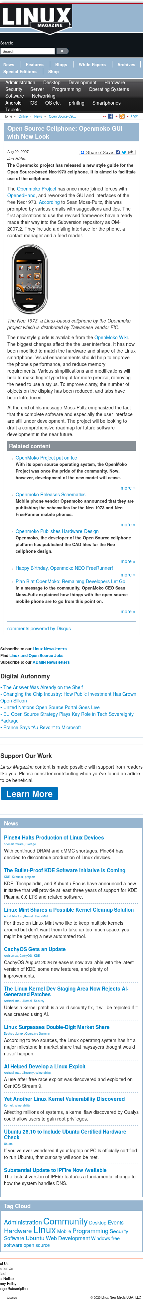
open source (37, 1245)
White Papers (92, 64)
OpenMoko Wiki (111, 337)
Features (35, 64)
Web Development (68, 1238)
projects (30, 877)
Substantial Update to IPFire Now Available (55, 1170)
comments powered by (39, 628)
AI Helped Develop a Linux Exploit (44, 1066)
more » (128, 487)
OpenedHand (21, 195)
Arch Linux (11, 955)
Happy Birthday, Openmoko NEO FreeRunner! (64, 567)
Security (39, 1001)
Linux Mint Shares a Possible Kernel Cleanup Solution (69, 909)
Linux (19, 1033)
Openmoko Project (36, 188)
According (49, 202)
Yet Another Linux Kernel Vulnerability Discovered (64, 1098)
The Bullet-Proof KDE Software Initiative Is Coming (64, 870)
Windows (100, 1238)
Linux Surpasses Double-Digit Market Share (57, 1027)
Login (134, 116)
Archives (126, 64)
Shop (53, 72)
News (8, 64)
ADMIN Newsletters (51, 662)
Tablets (13, 109)
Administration (13, 916)
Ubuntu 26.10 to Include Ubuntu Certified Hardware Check (65, 1134)
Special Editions (20, 72)
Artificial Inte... (12, 1001)
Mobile (64, 1231)
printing (76, 102)
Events (116, 1222)
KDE (7, 877)
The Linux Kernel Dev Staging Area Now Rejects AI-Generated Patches (66, 991)
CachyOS (26, 955)
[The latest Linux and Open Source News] (121, 116)
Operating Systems (109, 89)
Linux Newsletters (50, 649)
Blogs (61, 64)
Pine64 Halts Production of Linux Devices (54, 837)
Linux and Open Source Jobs (36, 655)
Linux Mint (41, 916)
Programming (66, 89)
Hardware (18, 1230)
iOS (33, 102)
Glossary (12, 1297)
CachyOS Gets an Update (35, 949)
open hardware (14, 844)
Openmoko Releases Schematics (50, 494)
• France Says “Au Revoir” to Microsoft (40, 727)
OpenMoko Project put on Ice (46, 457)
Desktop (9, 1033)
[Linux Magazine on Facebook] (110, 116)
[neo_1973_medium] (29, 278)
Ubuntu (8, 1144)
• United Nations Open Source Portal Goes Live (50, 707)
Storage (31, 844)
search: (6, 42)
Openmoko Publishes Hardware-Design (57, 531)
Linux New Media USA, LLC (121, 1297)
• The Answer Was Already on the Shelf (41, 687)
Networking (44, 95)
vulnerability (43, 1072)
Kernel (28, 916)
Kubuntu (17, 877)
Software (14, 95)
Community (65, 1220)
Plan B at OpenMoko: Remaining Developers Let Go (70, 581)
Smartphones (106, 102)
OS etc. (53, 102)
